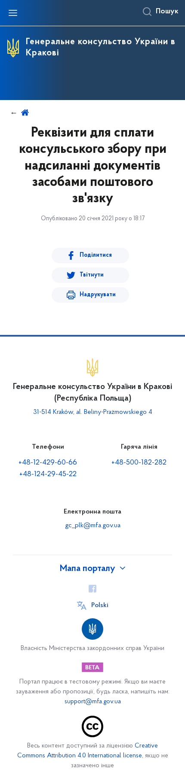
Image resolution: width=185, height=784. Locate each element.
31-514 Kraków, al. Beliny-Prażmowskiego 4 (92, 412)
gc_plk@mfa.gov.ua (92, 525)
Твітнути (92, 275)
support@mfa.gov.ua (93, 702)
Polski (99, 605)
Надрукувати (98, 295)
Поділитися (96, 255)
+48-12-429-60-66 (47, 463)
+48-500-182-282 (138, 463)
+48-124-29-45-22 (48, 474)
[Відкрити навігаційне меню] (13, 13)
